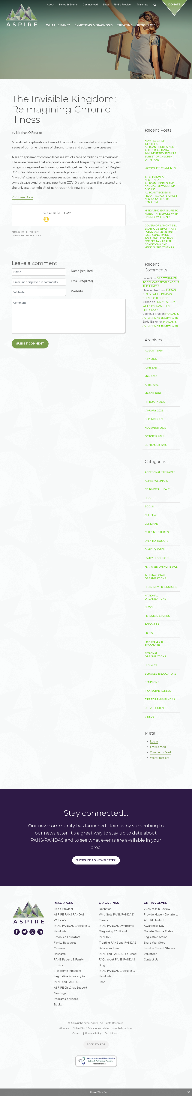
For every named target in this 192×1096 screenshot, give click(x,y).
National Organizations (155, 597)
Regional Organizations (155, 655)
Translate (142, 4)
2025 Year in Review (157, 909)
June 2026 (151, 367)
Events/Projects (157, 541)
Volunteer (150, 954)
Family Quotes (155, 549)
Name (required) (82, 271)
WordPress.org (159, 758)
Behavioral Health (158, 489)
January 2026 (154, 410)
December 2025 (155, 419)
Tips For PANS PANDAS (160, 699)
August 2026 (154, 350)
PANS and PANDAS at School (118, 954)
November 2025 (155, 428)
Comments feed (160, 752)
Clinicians (151, 524)
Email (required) (82, 281)
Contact (77, 1033)
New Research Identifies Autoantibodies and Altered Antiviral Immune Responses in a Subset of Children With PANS (160, 150)
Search (171, 104)
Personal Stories (157, 616)
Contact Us (151, 959)
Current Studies (157, 532)
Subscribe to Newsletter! (96, 860)
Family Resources (157, 558)
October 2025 (154, 436)
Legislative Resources (161, 587)
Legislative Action (155, 937)
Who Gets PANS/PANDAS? (117, 914)
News (149, 607)
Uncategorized (155, 708)
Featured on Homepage (161, 567)
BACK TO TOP (96, 1044)
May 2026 (151, 376)
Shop (102, 982)
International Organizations (155, 576)
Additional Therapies (160, 472)
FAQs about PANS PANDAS (117, 959)
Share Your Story (154, 943)
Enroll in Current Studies (159, 948)
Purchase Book (22, 197)
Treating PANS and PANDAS (117, 943)
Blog (29, 235)
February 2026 (155, 402)
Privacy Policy (93, 1033)
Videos (149, 716)
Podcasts (152, 624)
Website (77, 291)
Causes (103, 920)
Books (37, 235)
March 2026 (153, 393)
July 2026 (151, 359)
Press (149, 633)
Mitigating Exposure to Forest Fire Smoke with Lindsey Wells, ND (161, 214)
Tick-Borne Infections (67, 971)
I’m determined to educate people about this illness (160, 282)
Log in (154, 741)
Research (151, 665)
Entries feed (158, 747)
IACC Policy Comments (160, 168)
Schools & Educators (160, 674)
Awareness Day (154, 926)
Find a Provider (63, 909)
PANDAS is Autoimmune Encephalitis (160, 316)
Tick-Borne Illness (158, 691)
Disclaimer (111, 1033)
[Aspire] (22, 15)
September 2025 (155, 445)
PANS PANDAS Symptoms (116, 926)
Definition (105, 909)
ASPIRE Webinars (156, 481)
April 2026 (151, 385)
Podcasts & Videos (66, 999)
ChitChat (151, 515)
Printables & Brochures (154, 643)
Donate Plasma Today (158, 931)
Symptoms (152, 682)
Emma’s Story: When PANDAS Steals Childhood (159, 294)
